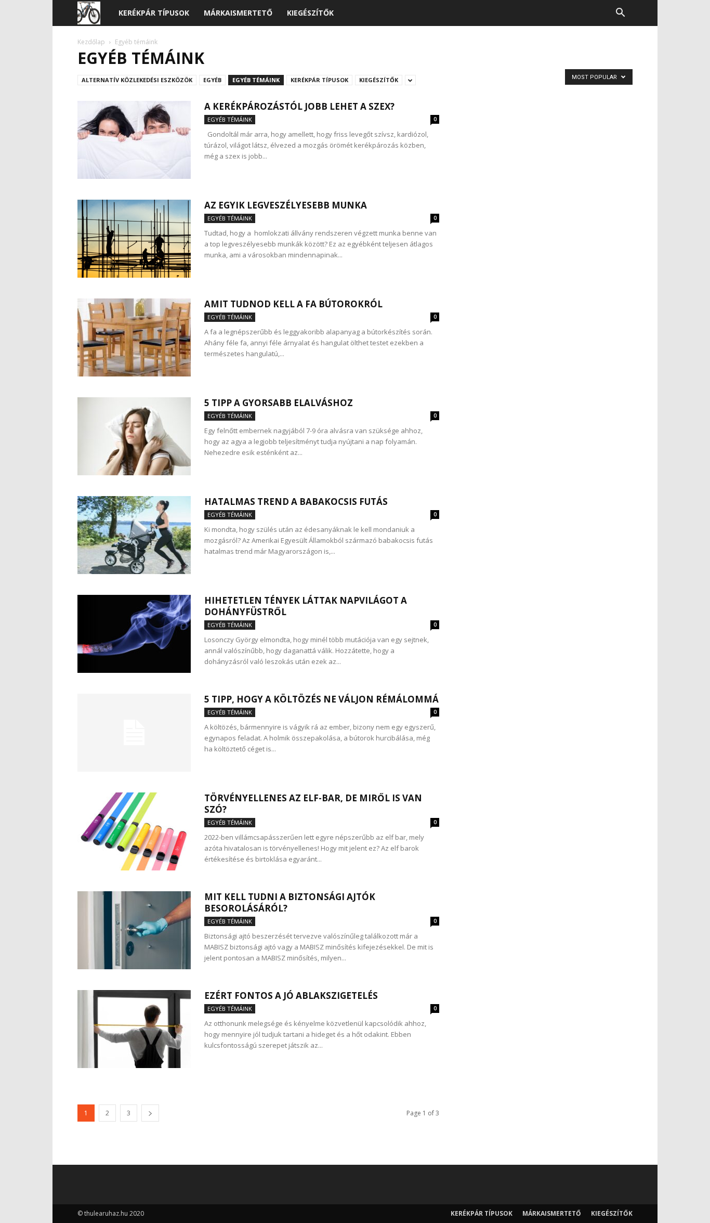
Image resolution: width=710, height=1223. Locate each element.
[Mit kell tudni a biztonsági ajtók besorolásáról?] (134, 930)
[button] (620, 14)
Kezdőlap (91, 41)
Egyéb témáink (256, 80)
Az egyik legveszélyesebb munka (285, 205)
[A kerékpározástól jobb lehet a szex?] (134, 140)
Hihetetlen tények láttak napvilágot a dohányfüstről (305, 606)
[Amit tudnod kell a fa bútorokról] (134, 337)
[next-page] (150, 1113)
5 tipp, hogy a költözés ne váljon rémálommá (321, 699)
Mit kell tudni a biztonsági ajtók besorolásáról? (289, 902)
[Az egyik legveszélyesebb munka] (134, 239)
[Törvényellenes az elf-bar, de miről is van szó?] (134, 831)
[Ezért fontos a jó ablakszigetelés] (134, 1029)
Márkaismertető (238, 13)
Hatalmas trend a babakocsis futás (296, 502)
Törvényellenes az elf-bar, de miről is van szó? (313, 803)
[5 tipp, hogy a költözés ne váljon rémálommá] (134, 733)
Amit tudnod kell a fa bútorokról (293, 304)
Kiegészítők (310, 13)
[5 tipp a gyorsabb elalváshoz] (134, 436)
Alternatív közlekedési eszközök (137, 80)
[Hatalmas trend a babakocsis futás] (134, 535)
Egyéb (212, 80)
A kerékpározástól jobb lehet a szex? (299, 106)
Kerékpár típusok (154, 13)
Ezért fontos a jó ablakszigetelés (291, 995)
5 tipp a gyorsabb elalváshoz (278, 403)
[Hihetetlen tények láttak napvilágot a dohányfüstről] (134, 634)
